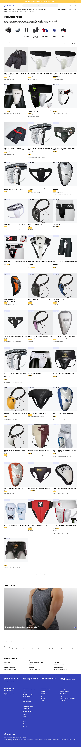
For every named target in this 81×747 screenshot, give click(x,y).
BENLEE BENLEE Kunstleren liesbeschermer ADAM (40, 488)
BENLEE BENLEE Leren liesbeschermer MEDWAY (39, 450)
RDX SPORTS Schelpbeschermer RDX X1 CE (38, 525)
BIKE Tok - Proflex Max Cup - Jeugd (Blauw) (63, 413)
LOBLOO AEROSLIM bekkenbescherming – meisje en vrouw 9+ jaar (40, 337)
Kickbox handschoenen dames (60, 665)
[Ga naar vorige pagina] (36, 573)
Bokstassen (31, 667)
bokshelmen (39, 22)
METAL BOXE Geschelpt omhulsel (61, 224)
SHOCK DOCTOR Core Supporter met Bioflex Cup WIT (40, 149)
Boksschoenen (32, 664)
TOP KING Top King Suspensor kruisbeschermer (64, 488)
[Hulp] (70, 5)
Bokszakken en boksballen (59, 667)
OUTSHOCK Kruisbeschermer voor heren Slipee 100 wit (64, 74)
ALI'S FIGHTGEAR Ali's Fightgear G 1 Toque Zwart (15, 336)
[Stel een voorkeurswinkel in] (67, 5)
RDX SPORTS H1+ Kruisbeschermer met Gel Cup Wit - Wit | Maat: (64, 526)
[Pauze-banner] (74, 1)
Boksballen (6, 665)
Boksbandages (7, 662)
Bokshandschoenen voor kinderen (36, 662)
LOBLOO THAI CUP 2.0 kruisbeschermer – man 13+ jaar (40, 225)
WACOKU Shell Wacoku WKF (35, 373)
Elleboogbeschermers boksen (45, 35)
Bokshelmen (8, 34)
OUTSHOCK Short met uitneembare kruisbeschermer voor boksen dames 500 (14, 149)
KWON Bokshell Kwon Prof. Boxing (12, 564)
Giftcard (74, 9)
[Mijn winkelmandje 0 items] (75, 5)
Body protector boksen (54, 35)
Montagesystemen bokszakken (60, 669)
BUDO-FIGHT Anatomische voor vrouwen (63, 110)
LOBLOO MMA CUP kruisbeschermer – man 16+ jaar (40, 299)
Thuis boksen (6, 671)
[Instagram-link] (10, 694)
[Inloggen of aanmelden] (73, 5)
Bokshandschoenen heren (59, 664)
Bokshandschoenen (58, 660)
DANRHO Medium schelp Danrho (11, 110)
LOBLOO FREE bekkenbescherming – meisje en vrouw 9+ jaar (64, 300)
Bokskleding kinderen (33, 665)
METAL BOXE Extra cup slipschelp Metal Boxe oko (15, 261)
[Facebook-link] (5, 694)
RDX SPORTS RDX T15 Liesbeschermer (37, 413)
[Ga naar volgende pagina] (45, 573)
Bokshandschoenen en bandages (11, 660)
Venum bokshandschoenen (34, 669)
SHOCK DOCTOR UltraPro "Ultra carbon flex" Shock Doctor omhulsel (14, 300)
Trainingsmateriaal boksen (9, 667)
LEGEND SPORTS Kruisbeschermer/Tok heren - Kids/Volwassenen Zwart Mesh (64, 149)
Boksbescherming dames (63, 35)
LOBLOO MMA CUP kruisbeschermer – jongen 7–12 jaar (16, 451)
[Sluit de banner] (76, 1)
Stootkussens (32, 660)
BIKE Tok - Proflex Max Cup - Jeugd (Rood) (14, 488)
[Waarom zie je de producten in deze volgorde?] (64, 43)
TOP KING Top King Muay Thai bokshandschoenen (16, 525)
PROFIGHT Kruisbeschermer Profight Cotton (39, 188)
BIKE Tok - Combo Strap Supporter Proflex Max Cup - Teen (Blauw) (64, 451)
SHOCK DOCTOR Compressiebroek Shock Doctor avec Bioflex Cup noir (65, 262)
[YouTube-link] (7, 694)
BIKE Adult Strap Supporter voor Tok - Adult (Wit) (15, 224)
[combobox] (74, 43)
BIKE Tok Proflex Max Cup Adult (60, 188)
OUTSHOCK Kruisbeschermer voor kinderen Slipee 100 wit (40, 74)
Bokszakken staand (33, 671)
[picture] (16, 59)
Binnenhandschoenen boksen (10, 669)
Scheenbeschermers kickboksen (26, 35)
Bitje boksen (17, 34)
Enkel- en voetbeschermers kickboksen (36, 36)
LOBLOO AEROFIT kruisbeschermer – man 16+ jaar (15, 413)
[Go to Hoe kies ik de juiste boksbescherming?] (75, 627)
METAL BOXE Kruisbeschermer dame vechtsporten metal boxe (40, 262)
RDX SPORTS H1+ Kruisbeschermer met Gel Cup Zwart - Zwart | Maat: (39, 110)
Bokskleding (56, 662)
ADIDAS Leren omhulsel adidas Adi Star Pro (63, 373)
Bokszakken (6, 664)
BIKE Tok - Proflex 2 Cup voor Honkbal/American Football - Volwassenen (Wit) (64, 337)
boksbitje (47, 22)
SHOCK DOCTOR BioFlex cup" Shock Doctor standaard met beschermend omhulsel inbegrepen (14, 188)
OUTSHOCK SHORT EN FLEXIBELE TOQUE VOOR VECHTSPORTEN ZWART (15, 74)
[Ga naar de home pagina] (9, 6)
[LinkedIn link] (13, 694)
